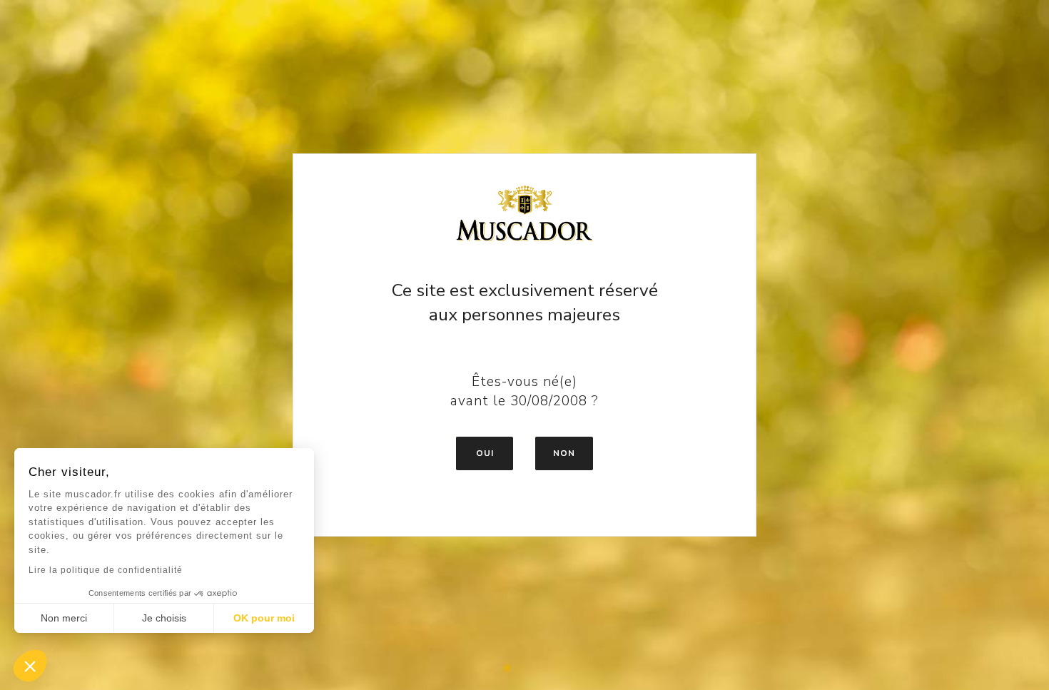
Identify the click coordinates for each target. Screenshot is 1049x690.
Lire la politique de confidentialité (106, 570)
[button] (30, 666)
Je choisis (164, 618)
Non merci (64, 618)
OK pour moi (264, 618)
